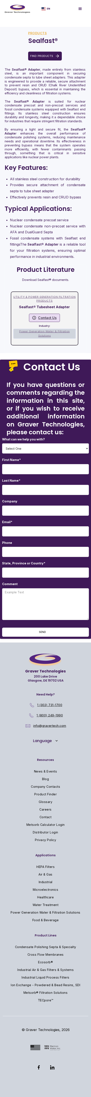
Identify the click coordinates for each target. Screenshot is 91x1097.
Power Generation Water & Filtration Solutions (45, 912)
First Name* (11, 460)
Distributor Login (45, 832)
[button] (45, 9)
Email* (7, 522)
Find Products (41, 56)
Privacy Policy (45, 840)
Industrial (45, 882)
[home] (17, 9)
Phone (7, 542)
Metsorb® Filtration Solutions (45, 992)
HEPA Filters (45, 867)
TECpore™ (45, 1000)
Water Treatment (46, 905)
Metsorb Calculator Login (45, 824)
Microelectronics (45, 889)
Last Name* (11, 480)
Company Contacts (45, 786)
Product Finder (45, 794)
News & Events (45, 771)
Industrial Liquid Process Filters (45, 977)
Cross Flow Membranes (46, 954)
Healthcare (45, 897)
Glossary (45, 802)
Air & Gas (45, 874)
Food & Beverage (45, 920)
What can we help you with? (23, 439)
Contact (46, 817)
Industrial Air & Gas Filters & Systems (45, 970)
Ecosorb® (45, 962)
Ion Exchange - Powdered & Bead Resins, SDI (45, 985)
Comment (10, 584)
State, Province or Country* (23, 563)
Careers (45, 809)
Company (9, 501)
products (37, 33)
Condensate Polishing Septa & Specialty (45, 947)
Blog (45, 779)
